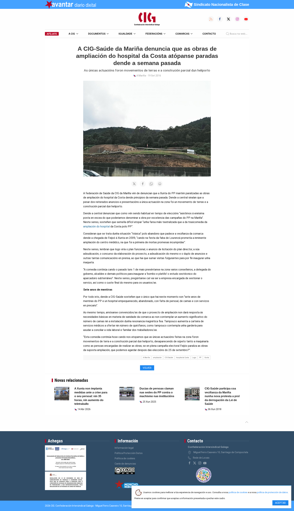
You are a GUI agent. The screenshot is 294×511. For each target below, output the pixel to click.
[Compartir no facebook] (143, 184)
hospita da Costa (182, 357)
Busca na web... (238, 33)
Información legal (124, 447)
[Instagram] (199, 463)
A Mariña (146, 357)
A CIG (72, 33)
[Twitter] (194, 463)
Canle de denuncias (125, 463)
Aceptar (280, 502)
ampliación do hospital (96, 226)
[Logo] (147, 19)
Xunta (207, 357)
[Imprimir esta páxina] (160, 184)
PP (200, 357)
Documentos (96, 33)
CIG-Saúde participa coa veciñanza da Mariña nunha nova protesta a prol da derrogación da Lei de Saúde (222, 396)
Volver (147, 367)
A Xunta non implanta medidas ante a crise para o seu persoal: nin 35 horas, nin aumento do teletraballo (90, 396)
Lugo (194, 357)
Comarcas (182, 33)
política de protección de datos (272, 492)
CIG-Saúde (169, 357)
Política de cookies (125, 458)
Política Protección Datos (129, 453)
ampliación (157, 357)
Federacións (153, 33)
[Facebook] (189, 463)
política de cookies (238, 492)
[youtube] (205, 463)
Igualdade (125, 33)
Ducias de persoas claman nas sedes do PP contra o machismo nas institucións (157, 392)
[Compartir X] (134, 184)
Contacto (209, 33)
